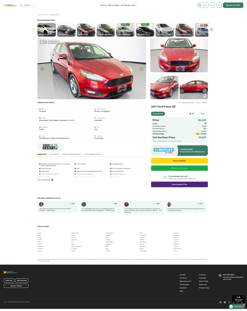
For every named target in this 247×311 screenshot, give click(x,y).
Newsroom (203, 284)
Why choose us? (185, 281)
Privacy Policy (204, 288)
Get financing (125, 5)
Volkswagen (143, 251)
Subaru (39, 251)
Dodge (39, 237)
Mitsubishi (143, 246)
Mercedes (40, 246)
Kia (72, 242)
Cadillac (108, 235)
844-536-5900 (234, 5)
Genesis (142, 237)
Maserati (108, 244)
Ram (107, 248)
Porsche (74, 248)
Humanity (183, 288)
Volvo (175, 251)
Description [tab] (55, 154)
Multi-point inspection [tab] (72, 154)
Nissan (176, 246)
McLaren (176, 244)
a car (103, 5)
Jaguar (176, 239)
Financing (202, 278)
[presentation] (42, 69)
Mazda (142, 244)
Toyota (108, 251)
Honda (39, 239)
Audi (141, 233)
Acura (39, 233)
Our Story (183, 278)
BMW (39, 235)
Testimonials (184, 284)
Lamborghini (109, 242)
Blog (181, 291)
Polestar (40, 248)
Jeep (39, 242)
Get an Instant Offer (179, 184)
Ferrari (73, 237)
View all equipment (44, 180)
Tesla (73, 251)
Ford (107, 237)
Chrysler (176, 235)
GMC (175, 237)
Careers (183, 275)
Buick (73, 235)
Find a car (202, 275)
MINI (107, 246)
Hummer (74, 239)
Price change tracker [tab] (92, 154)
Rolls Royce (177, 248)
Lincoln (39, 244)
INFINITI (142, 239)
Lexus (176, 242)
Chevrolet (143, 235)
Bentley (176, 233)
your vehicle (113, 5)
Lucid (73, 244)
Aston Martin (110, 233)
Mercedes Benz (76, 246)
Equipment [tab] (42, 154)
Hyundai (108, 239)
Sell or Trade (203, 281)
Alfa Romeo (75, 233)
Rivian (141, 248)
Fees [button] (155, 124)
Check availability (179, 161)
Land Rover (143, 242)
